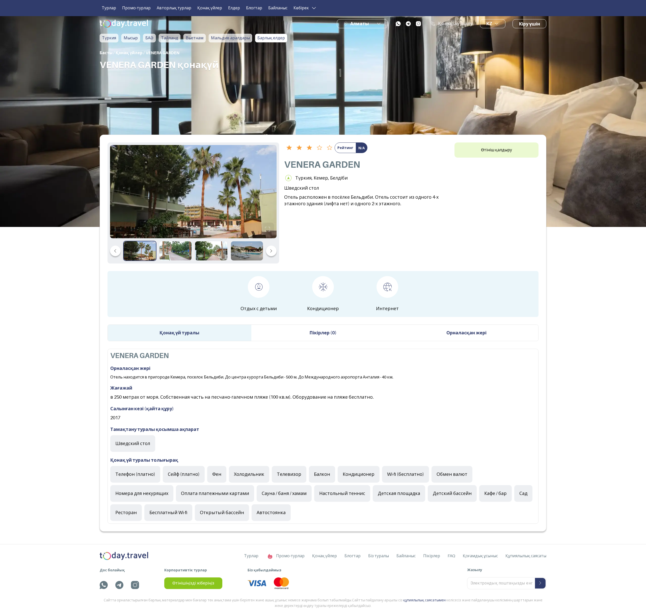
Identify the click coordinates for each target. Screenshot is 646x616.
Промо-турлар (136, 8)
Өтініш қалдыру (496, 150)
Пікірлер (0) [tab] (323, 332)
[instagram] (418, 23)
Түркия (109, 38)
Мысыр (131, 38)
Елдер (234, 8)
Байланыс (277, 8)
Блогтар (254, 8)
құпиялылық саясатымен (424, 600)
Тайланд (169, 38)
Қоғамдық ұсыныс (480, 556)
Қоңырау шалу (455, 23)
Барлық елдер (271, 38)
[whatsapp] (398, 23)
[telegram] (408, 23)
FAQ (451, 556)
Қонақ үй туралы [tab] (179, 332)
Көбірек (301, 8)
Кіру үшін (529, 23)
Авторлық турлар (174, 8)
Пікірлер (431, 556)
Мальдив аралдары (230, 38)
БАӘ (149, 38)
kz (489, 23)
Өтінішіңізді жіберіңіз (193, 583)
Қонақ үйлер (209, 8)
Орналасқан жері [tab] (466, 332)
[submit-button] (540, 583)
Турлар (109, 8)
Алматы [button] (359, 23)
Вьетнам (194, 38)
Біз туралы (378, 556)
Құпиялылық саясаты (525, 556)
